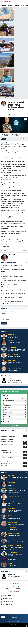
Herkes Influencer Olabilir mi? (15, 541)
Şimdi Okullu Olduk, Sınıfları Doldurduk (15, 555)
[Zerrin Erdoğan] (4, 523)
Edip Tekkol (11, 515)
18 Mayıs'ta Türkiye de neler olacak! (12, 274)
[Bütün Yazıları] (26, 262)
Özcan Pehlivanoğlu (13, 354)
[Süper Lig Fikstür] (26, 430)
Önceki (4, 250)
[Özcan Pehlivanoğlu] (4, 355)
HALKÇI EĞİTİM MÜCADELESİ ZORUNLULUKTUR (15, 369)
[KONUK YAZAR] (4, 380)
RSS (4, 616)
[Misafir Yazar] (5, 528)
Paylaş (4, 138)
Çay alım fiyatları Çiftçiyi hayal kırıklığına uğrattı (15, 548)
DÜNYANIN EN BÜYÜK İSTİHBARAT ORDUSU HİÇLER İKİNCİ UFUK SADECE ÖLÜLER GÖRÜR (17, 350)
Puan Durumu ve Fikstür (8, 601)
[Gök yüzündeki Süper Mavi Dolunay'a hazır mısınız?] (14, 125)
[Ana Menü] (26, 1)
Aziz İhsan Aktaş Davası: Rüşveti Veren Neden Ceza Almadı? (17, 337)
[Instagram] (14, 114)
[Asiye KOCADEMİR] (4, 554)
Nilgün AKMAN (12, 111)
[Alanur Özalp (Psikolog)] (4, 547)
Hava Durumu (6, 596)
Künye (3, 609)
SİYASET (10, 5)
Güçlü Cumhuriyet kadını (14, 535)
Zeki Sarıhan (11, 367)
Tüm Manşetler (6, 603)
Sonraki (24, 250)
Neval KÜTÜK (11, 563)
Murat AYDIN (11, 334)
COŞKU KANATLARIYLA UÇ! (14, 565)
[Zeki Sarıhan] (4, 368)
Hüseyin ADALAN (12, 347)
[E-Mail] (9, 114)
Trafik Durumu (6, 599)
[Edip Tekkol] (4, 516)
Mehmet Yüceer (12, 360)
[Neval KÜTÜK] (4, 564)
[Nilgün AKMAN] (3, 103)
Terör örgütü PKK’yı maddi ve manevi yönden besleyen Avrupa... (17, 517)
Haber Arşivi (5, 606)
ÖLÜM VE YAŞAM (12, 559)
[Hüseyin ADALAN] (4, 349)
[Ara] (24, 1)
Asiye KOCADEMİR (12, 552)
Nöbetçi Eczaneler (7, 595)
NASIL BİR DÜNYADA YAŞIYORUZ (16, 524)
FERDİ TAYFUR (13, 529)
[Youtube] (16, 591)
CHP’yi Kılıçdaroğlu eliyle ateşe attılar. (16, 363)
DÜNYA (22, 5)
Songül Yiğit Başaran (14, 539)
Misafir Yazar (13, 527)
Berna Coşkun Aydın (13, 533)
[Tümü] (26, 331)
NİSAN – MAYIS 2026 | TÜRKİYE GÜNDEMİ (13, 276)
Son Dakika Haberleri (7, 604)
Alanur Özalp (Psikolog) (14, 545)
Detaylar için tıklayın (14, 425)
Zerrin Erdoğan (12, 522)
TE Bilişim (17, 621)
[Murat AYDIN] (4, 335)
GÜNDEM (3, 5)
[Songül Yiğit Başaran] (4, 540)
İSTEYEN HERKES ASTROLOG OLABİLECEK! (13, 297)
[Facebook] (12, 114)
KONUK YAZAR (11, 378)
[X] (11, 591)
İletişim (8, 609)
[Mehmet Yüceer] (4, 362)
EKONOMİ (16, 5)
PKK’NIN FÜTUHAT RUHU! (14, 356)
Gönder (4, 323)
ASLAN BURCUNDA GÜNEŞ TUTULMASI (12, 265)
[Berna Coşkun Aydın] (4, 534)
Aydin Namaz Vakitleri (7, 598)
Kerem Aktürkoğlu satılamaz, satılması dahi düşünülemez (15, 381)
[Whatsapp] (19, 591)
